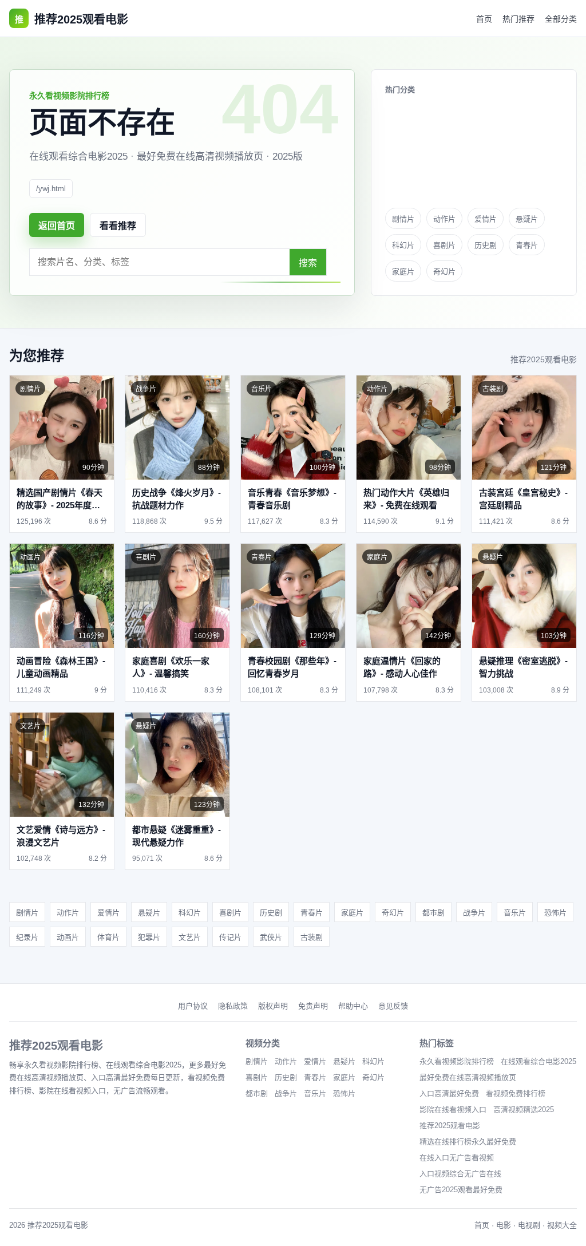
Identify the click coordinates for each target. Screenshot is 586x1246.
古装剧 (311, 937)
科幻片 (403, 245)
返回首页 (56, 226)
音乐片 (515, 912)
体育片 (108, 937)
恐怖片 (555, 912)
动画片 (68, 937)
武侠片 (271, 937)
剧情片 (403, 219)
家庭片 (403, 271)
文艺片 (190, 937)
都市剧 (433, 912)
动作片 (444, 219)
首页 (484, 18)
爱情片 (485, 219)
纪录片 (27, 937)
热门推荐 (518, 18)
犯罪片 (149, 937)
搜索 (308, 263)
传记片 (230, 937)
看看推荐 (118, 226)
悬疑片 (527, 219)
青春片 (527, 245)
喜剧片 (444, 245)
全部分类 (561, 18)
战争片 (474, 912)
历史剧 (485, 245)
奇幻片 (444, 271)
